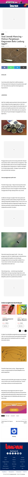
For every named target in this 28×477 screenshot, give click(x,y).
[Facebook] (8, 453)
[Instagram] (10, 453)
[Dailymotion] (20, 453)
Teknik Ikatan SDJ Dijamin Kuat (7, 422)
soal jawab (13, 415)
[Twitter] (13, 453)
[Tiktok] (15, 453)
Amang (2, 46)
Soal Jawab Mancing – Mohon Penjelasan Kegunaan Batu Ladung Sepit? (12, 40)
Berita (6, 32)
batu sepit (7, 415)
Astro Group (23, 474)
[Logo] (14, 446)
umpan (17, 415)
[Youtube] (18, 453)
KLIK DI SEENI (14, 410)
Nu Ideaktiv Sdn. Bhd (13, 474)
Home (2, 32)
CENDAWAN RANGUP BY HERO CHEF (7, 319)
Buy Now (5, 326)
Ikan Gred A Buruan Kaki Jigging (21, 422)
